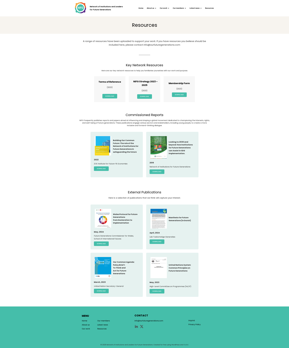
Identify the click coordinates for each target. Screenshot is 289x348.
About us (86, 325)
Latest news (102, 325)
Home (141, 8)
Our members (103, 320)
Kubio (186, 344)
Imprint (191, 320)
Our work (86, 328)
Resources (209, 8)
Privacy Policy (194, 324)
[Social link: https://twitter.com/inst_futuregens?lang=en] (142, 326)
